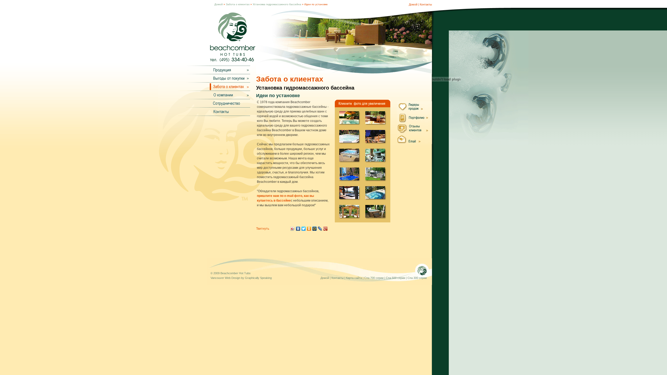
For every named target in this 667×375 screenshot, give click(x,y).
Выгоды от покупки (228, 78)
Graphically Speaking (258, 277)
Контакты (426, 4)
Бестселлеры (414, 106)
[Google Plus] (325, 228)
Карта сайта (354, 277)
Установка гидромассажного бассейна (277, 4)
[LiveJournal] (320, 228)
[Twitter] (303, 228)
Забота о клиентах (238, 4)
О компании (228, 95)
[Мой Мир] (314, 228)
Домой (218, 4)
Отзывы (414, 128)
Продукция (228, 70)
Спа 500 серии (395, 277)
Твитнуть (262, 228)
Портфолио (414, 117)
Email (414, 138)
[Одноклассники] (309, 228)
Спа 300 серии (417, 277)
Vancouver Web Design (225, 277)
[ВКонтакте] (298, 228)
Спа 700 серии (374, 277)
